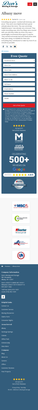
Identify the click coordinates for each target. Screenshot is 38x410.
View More (5, 346)
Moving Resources (7, 313)
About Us (4, 357)
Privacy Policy (16, 387)
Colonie (3, 335)
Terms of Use (22, 120)
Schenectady (5, 343)
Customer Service (7, 309)
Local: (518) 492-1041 (8, 292)
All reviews (5, 51)
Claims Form (5, 317)
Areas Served (6, 324)
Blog (2, 353)
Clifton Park (5, 339)
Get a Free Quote (19, 105)
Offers (3, 364)
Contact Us (5, 306)
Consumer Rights (7, 320)
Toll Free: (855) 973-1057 (10, 290)
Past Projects (6, 371)
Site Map (23, 387)
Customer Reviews (7, 368)
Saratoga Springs (7, 332)
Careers (4, 361)
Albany (3, 328)
